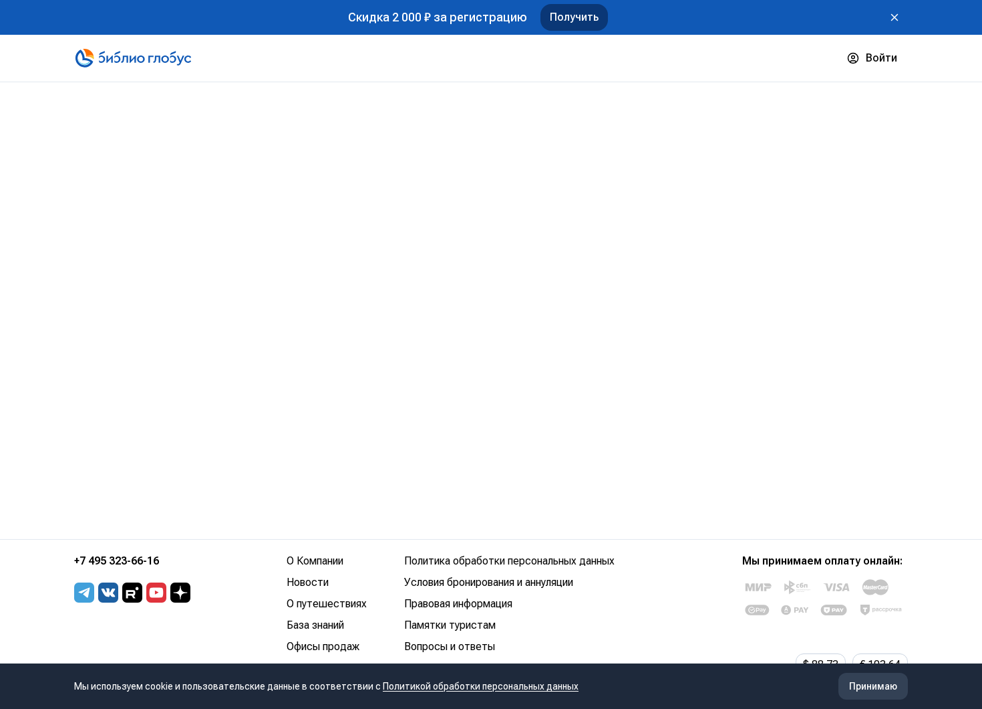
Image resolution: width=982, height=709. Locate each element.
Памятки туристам (450, 625)
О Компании (315, 560)
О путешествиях (327, 603)
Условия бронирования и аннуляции (488, 582)
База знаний (315, 625)
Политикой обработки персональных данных (481, 686)
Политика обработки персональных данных (509, 560)
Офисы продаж (323, 646)
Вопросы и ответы (449, 646)
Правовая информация (458, 603)
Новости (308, 582)
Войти (881, 58)
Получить (574, 17)
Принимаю (873, 686)
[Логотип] (133, 58)
